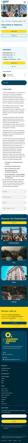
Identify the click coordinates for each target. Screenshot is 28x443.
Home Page (4, 389)
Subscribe (14, 421)
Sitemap (15, 440)
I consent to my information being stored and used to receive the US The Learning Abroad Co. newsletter (14, 427)
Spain (14, 282)
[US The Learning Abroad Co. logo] (5, 2)
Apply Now (14, 31)
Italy (14, 263)
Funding (3, 399)
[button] (14, 82)
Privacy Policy (4, 440)
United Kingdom (14, 243)
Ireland (14, 302)
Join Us (15, 323)
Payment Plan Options (6, 393)
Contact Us (4, 403)
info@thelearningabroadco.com (12, 359)
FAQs (2, 401)
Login (19, 440)
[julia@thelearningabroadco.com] (24, 75)
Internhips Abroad (5, 368)
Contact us (14, 35)
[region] (14, 137)
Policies (10, 440)
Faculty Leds (4, 370)
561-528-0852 (8, 354)
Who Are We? (5, 391)
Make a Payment (5, 395)
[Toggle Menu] (25, 2)
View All (14, 223)
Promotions (4, 397)
